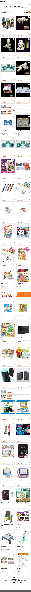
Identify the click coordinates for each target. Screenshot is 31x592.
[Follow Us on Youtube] (20, 582)
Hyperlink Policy (16, 580)
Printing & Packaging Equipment (21, 7)
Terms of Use (6, 580)
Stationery (12, 6)
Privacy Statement (11, 580)
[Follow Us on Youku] (21, 582)
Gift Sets (15, 6)
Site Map (19, 580)
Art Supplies (9, 6)
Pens (26, 7)
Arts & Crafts (5, 6)
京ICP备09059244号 (23, 580)
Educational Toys (19, 6)
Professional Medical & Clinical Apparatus (6, 7)
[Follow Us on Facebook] (13, 582)
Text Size (19, 579)
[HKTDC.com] (15, 577)
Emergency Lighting (14, 7)
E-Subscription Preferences (14, 579)
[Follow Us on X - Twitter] (14, 582)
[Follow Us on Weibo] (17, 582)
